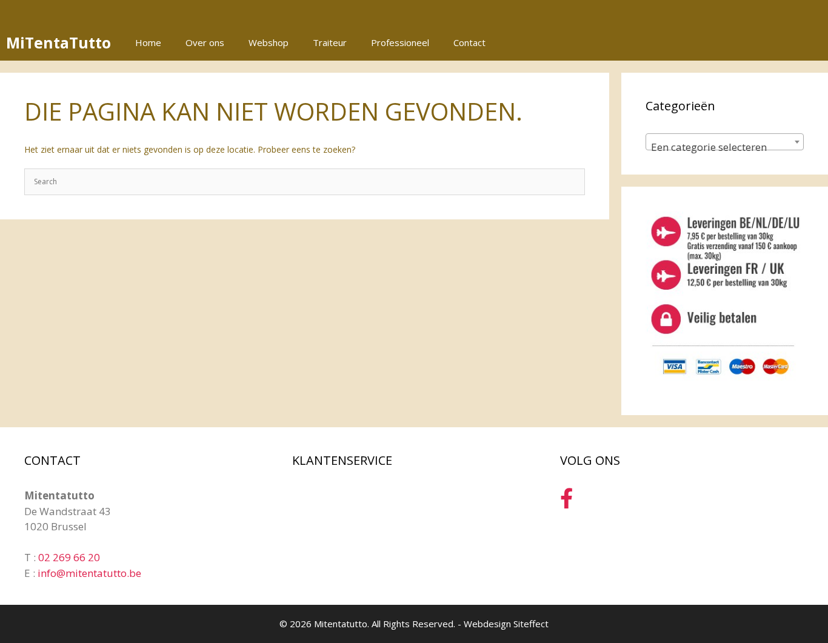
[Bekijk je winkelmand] (812, 42)
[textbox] (725, 147)
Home (148, 42)
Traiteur (330, 42)
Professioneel (400, 42)
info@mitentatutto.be (89, 573)
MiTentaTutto (58, 42)
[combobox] (725, 141)
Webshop (269, 42)
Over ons (204, 42)
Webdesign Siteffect (506, 624)
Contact (469, 42)
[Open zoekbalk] (778, 42)
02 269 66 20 (69, 557)
